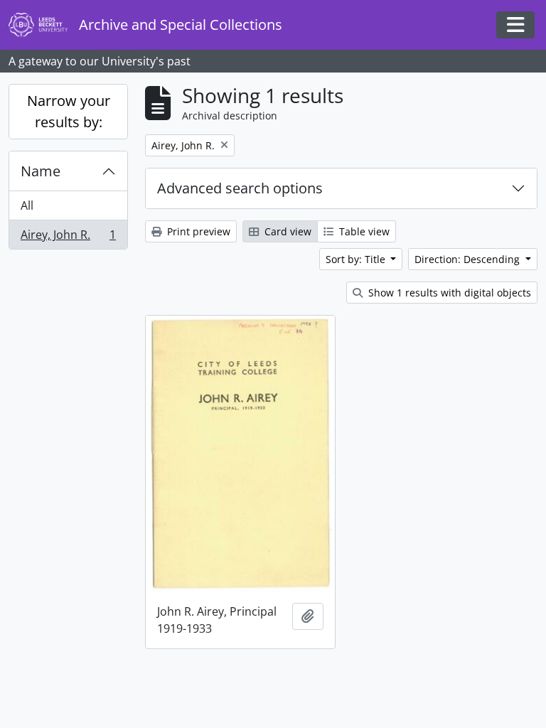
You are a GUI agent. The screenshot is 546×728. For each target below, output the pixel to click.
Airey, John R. (68, 238)
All (27, 205)
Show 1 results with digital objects (448, 292)
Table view (363, 231)
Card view (286, 231)
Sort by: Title (357, 259)
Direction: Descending (468, 259)
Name (40, 171)
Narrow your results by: (68, 111)
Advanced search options (240, 188)
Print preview (197, 231)
